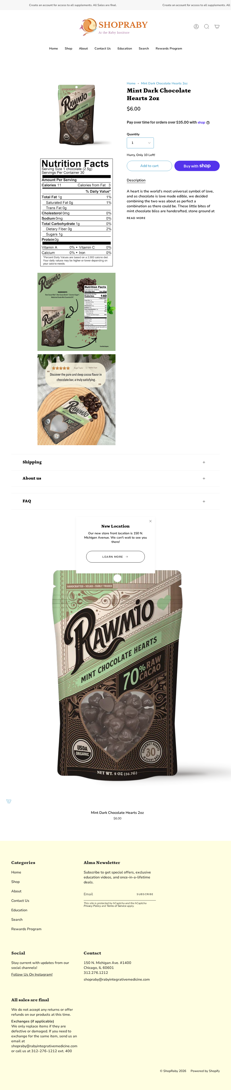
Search (17, 919)
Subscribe (145, 894)
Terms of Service (116, 906)
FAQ (27, 501)
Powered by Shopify (205, 1071)
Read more (136, 218)
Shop (15, 881)
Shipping (32, 462)
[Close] (150, 521)
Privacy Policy (92, 906)
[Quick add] (9, 801)
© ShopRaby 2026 (173, 1071)
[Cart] (217, 26)
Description (136, 180)
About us (32, 478)
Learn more (112, 557)
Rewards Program (26, 929)
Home (131, 83)
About (16, 891)
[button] (68, 48)
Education (19, 910)
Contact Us (20, 900)
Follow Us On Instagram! (32, 974)
